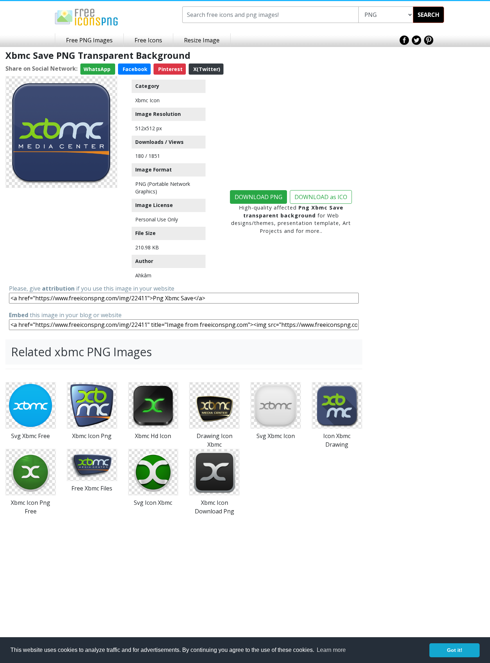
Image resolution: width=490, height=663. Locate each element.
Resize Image (202, 40)
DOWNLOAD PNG (258, 197)
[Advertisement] (61, 236)
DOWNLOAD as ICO (321, 197)
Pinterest (170, 69)
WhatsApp (98, 69)
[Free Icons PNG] (86, 16)
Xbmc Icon (147, 100)
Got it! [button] (454, 650)
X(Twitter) (206, 69)
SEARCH (428, 15)
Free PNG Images (89, 40)
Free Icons (148, 40)
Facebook (134, 69)
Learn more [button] (331, 650)
